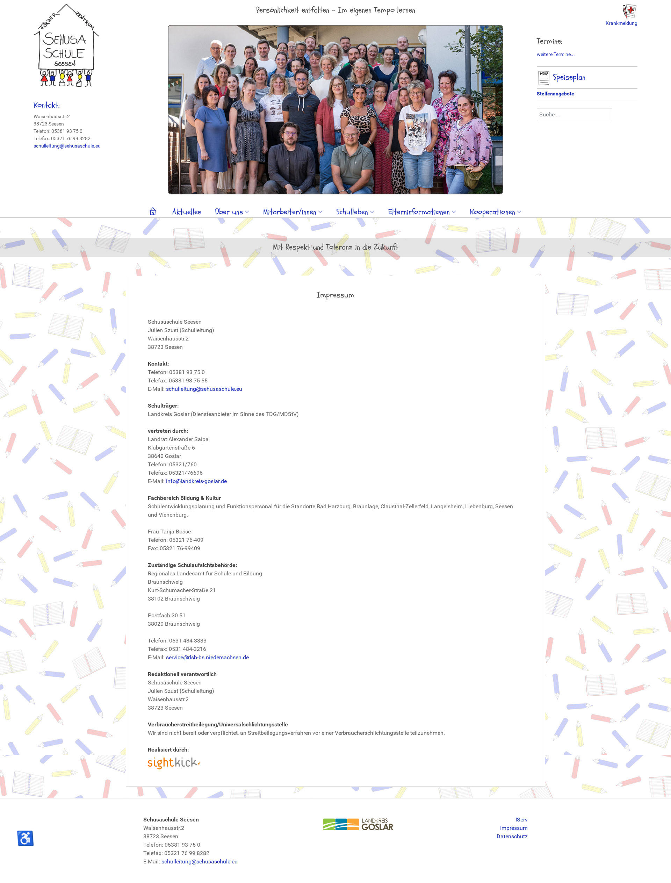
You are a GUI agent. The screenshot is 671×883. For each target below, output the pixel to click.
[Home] (154, 212)
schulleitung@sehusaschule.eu (67, 146)
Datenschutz (512, 836)
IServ (521, 819)
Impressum (514, 828)
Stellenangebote (555, 93)
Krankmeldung (621, 23)
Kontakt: (47, 105)
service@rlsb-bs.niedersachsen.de (207, 657)
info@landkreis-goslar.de (196, 481)
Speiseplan (568, 77)
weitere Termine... (556, 54)
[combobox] (574, 114)
